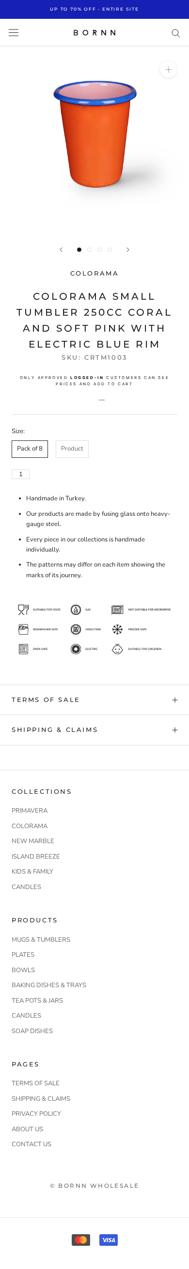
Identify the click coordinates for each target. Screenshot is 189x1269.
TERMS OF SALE (46, 699)
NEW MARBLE (33, 841)
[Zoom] (168, 69)
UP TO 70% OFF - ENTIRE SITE (94, 9)
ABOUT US (27, 1129)
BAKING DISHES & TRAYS (49, 985)
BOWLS (23, 970)
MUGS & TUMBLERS (41, 939)
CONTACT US (31, 1144)
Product (72, 448)
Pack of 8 (30, 448)
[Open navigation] (13, 32)
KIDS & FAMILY (32, 871)
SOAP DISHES (32, 1031)
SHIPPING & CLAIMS (55, 729)
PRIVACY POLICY (36, 1113)
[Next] (127, 250)
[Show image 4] (110, 250)
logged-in (87, 377)
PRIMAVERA (29, 810)
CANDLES (26, 887)
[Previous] (61, 250)
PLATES (23, 954)
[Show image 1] (79, 250)
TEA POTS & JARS (37, 1000)
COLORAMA (29, 826)
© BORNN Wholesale (95, 1185)
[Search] (176, 33)
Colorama (94, 273)
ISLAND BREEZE (36, 856)
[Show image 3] (99, 250)
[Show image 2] (89, 250)
